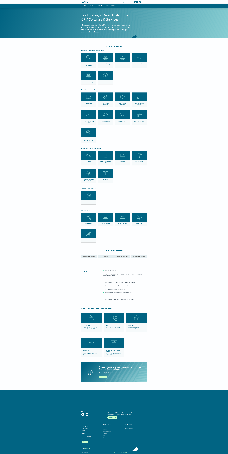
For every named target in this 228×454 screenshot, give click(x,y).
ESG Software (106, 82)
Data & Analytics (88, 223)
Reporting (105, 179)
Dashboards (122, 161)
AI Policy (125, 452)
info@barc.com (88, 446)
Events (107, 5)
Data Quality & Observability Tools (88, 139)
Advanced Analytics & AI (88, 202)
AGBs (123, 452)
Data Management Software (139, 104)
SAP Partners (89, 240)
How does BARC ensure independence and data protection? (119, 299)
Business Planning (105, 64)
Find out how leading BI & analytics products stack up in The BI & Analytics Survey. (91, 328)
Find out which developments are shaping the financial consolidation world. (90, 353)
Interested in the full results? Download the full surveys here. (113, 354)
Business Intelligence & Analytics (105, 162)
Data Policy (119, 452)
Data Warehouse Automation (122, 104)
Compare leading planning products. (113, 327)
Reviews (91, 5)
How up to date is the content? (112, 296)
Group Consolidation (139, 64)
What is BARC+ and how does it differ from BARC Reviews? (119, 279)
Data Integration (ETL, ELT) (89, 122)
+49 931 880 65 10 (88, 445)
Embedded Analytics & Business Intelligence (89, 180)
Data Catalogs (89, 103)
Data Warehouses (122, 121)
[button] (140, 2)
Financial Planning (122, 64)
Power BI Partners (122, 223)
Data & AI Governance (139, 121)
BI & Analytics (86, 325)
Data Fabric (131, 325)
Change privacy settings (129, 426)
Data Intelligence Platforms (105, 104)
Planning (108, 325)
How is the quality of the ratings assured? (115, 289)
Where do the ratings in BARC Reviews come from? (117, 286)
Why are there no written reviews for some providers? (118, 292)
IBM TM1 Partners (105, 223)
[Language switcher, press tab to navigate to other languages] (144, 2)
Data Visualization (139, 161)
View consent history (129, 428)
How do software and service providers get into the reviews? (120, 282)
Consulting (99, 5)
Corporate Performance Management (88, 64)
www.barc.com (87, 448)
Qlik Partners (139, 223)
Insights (84, 5)
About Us (113, 5)
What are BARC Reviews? (111, 270)
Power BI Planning (89, 82)
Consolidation (86, 350)
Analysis (89, 161)
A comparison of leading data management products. (134, 328)
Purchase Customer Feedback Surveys (113, 350)
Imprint (115, 452)
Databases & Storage (105, 121)
